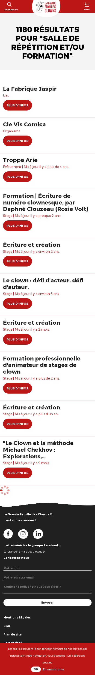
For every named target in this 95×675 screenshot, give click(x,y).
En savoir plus (53, 669)
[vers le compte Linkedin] (40, 533)
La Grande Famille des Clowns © (24, 551)
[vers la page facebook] (10, 533)
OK (36, 669)
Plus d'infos (17, 105)
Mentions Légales (17, 617)
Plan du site (12, 634)
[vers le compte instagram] (25, 533)
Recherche (9, 9)
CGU (6, 625)
